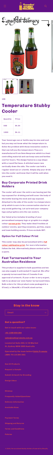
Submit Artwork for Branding (18, 375)
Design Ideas (11, 381)
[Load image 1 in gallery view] (10, 86)
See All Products (12, 364)
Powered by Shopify (40, 448)
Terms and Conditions (14, 429)
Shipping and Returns (14, 423)
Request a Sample (13, 369)
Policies (8, 434)
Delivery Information (14, 402)
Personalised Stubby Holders (22, 448)
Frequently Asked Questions (17, 396)
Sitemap (8, 391)
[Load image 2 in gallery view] (26, 86)
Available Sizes (12, 407)
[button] (5, 6)
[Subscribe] (45, 312)
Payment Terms (12, 418)
